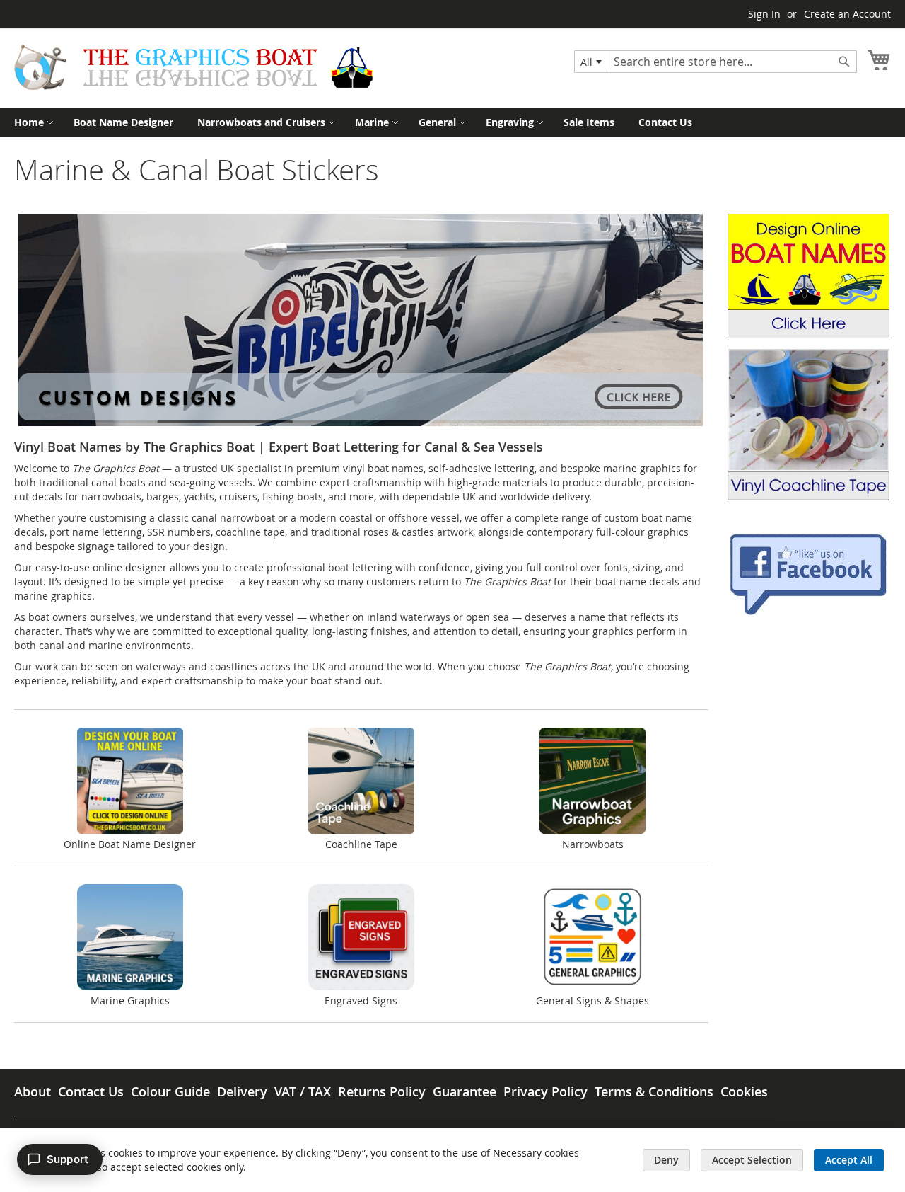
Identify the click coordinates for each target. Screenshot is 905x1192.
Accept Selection (752, 1160)
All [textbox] (586, 62)
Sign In (764, 14)
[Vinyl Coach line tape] (808, 496)
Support (67, 1159)
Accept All (848, 1160)
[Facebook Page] (808, 612)
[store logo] (193, 67)
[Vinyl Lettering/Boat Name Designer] (808, 334)
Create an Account (847, 14)
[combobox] (591, 61)
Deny (666, 1160)
